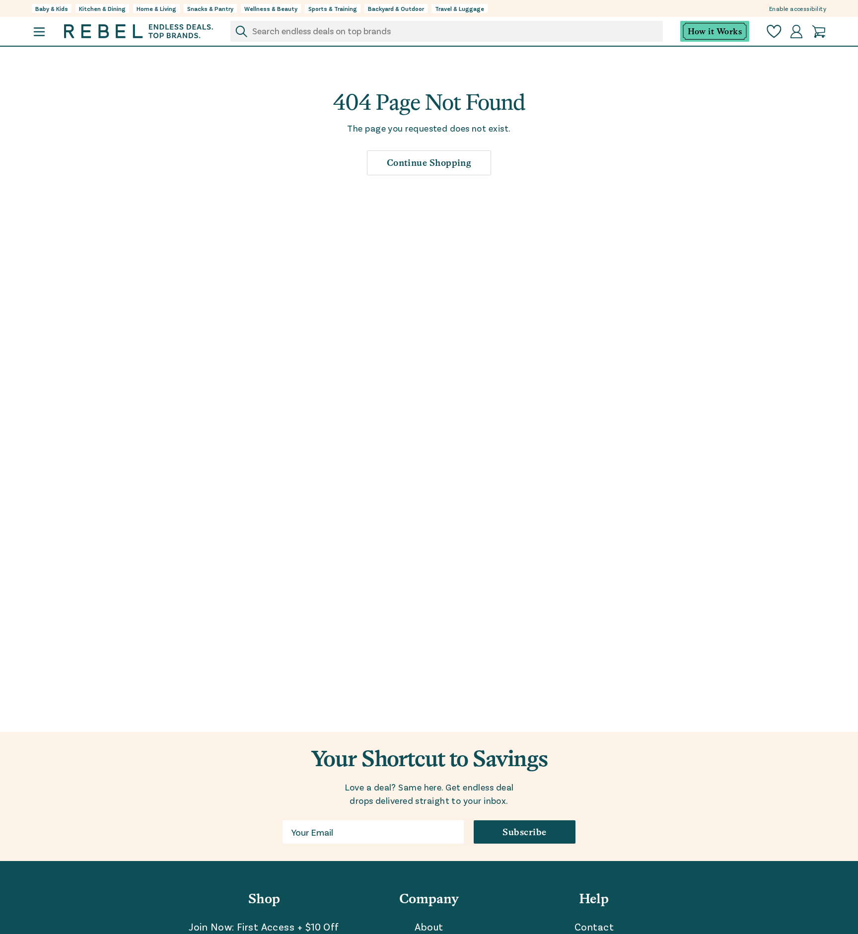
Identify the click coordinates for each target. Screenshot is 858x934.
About (429, 927)
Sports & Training (332, 8)
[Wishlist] (774, 31)
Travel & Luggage (459, 8)
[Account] (796, 31)
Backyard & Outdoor (396, 8)
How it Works (715, 31)
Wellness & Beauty (270, 8)
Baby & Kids (51, 8)
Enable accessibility (797, 8)
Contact (594, 927)
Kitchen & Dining (102, 8)
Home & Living (156, 8)
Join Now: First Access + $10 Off (264, 927)
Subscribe (524, 832)
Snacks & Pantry (210, 8)
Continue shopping (429, 162)
